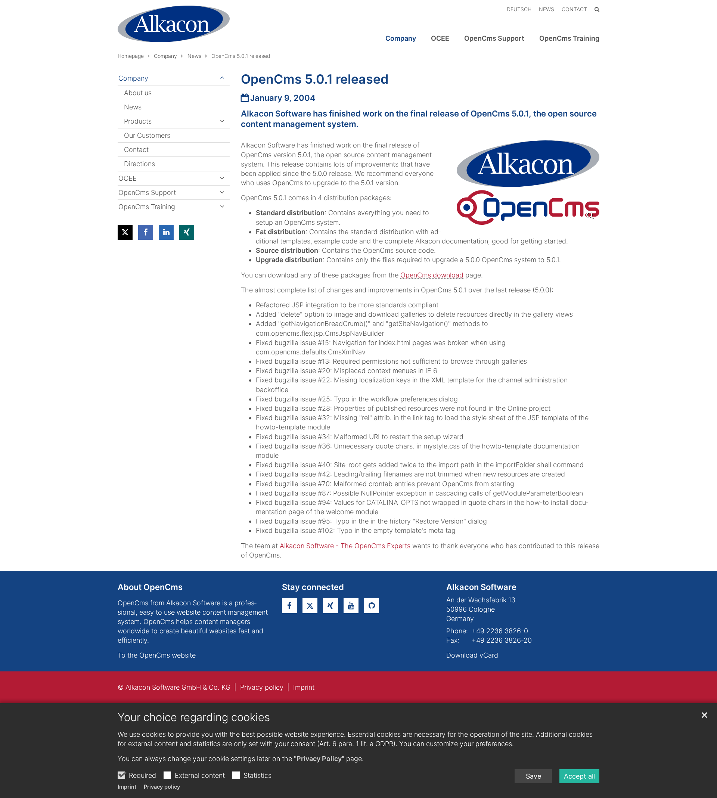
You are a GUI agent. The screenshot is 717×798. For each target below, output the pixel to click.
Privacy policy (162, 786)
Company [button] (400, 38)
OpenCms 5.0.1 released (240, 56)
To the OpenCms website (157, 655)
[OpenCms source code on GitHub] (371, 605)
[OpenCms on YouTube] (351, 605)
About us (138, 93)
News (194, 56)
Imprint (127, 786)
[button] (125, 232)
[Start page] (174, 24)
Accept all (579, 776)
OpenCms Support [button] (494, 38)
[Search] (597, 9)
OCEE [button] (440, 38)
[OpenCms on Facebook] (289, 605)
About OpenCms (150, 587)
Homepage (131, 56)
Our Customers (147, 135)
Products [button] (138, 121)
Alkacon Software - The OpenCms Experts (345, 546)
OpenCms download (431, 275)
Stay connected (313, 587)
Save (533, 776)
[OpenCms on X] (309, 605)
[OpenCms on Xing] (330, 605)
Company (165, 56)
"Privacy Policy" (319, 759)
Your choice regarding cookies (194, 717)
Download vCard (472, 655)
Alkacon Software (481, 587)
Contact (136, 149)
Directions (139, 164)
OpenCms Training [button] (569, 38)
